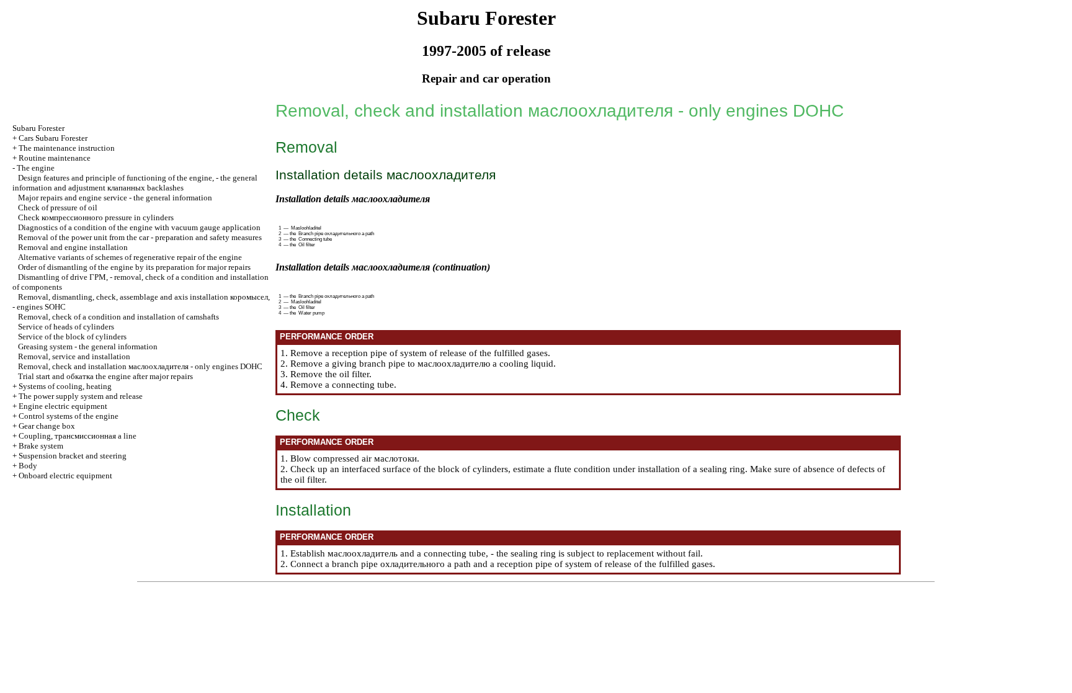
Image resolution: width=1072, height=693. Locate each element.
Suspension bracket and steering (73, 455)
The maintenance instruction (67, 148)
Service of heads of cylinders (66, 326)
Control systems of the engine (68, 416)
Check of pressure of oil (57, 207)
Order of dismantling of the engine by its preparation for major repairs (134, 267)
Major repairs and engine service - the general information (115, 197)
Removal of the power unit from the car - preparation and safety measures (140, 237)
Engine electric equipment (63, 406)
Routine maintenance (55, 158)
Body (28, 465)
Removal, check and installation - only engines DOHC (140, 366)
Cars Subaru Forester (53, 138)
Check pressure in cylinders (96, 217)
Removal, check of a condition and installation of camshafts (118, 316)
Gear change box (47, 426)
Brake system (41, 445)
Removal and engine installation (73, 247)
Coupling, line (77, 435)
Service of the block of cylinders (72, 336)
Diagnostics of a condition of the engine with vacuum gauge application (139, 227)
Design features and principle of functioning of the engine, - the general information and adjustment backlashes (134, 182)
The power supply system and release (81, 396)
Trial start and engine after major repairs (105, 376)
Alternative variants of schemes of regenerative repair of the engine (130, 257)
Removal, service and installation (74, 356)
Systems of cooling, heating (65, 386)
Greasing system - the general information (88, 346)
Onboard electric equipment (65, 475)
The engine (36, 167)
